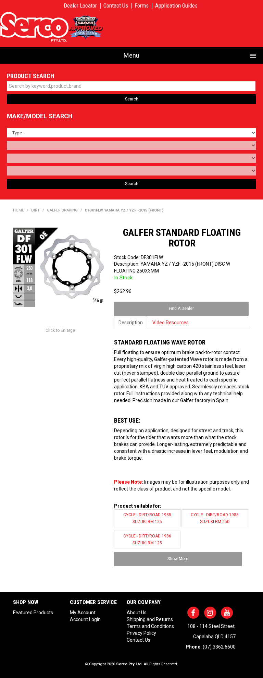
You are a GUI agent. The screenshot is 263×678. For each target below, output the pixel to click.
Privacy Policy (141, 633)
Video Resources (170, 322)
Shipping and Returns (150, 619)
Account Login (85, 619)
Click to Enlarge (60, 330)
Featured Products (33, 612)
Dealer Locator (80, 6)
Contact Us (115, 6)
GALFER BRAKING (62, 210)
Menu (131, 55)
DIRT (35, 210)
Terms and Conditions (150, 626)
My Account (83, 612)
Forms (142, 6)
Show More (177, 558)
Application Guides (176, 6)
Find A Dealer (181, 308)
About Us (137, 612)
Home (18, 210)
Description (130, 322)
